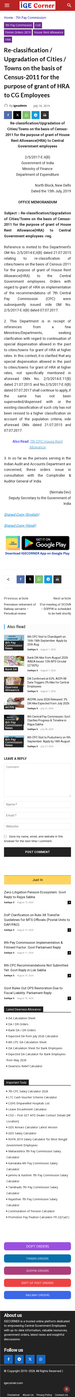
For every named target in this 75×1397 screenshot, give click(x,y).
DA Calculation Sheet (21, 1018)
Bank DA (11, 669)
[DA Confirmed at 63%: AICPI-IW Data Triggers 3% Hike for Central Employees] (14, 682)
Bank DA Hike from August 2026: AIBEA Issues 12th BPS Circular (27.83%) (48, 661)
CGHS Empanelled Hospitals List (28, 1103)
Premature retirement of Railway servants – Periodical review (20, 609)
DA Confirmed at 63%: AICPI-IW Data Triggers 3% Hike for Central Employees (48, 682)
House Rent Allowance (48, 32)
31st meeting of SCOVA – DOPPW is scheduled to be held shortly (55, 609)
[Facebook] (8, 115)
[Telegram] (36, 115)
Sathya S (32, 649)
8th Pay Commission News (13, 645)
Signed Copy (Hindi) (20, 525)
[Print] (45, 115)
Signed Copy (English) (21, 514)
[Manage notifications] (66, 1389)
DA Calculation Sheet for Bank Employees (34, 1048)
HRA (8, 39)
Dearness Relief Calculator (24, 1066)
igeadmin (20, 105)
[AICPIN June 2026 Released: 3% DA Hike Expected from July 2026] (14, 703)
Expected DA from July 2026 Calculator (32, 1036)
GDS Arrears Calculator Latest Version (32, 1127)
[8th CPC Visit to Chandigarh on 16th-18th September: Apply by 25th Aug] (14, 640)
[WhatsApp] (26, 115)
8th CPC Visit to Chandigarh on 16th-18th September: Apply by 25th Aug (47, 640)
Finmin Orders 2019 (18, 32)
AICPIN (9, 707)
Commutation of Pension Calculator (31, 1211)
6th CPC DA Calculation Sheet (27, 1042)
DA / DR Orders (17, 1024)
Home (8, 17)
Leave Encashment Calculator (27, 1109)
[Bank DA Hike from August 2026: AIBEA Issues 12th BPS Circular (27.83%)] (14, 661)
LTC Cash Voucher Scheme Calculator (32, 1097)
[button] (6, 5)
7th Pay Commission (31, 17)
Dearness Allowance (12, 688)
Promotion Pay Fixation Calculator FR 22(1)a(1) (38, 1217)
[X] (17, 115)
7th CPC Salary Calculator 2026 (27, 1091)
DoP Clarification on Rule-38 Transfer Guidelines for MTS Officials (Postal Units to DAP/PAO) (37, 920)
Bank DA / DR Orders (21, 1030)
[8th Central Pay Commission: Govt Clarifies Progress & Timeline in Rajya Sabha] (14, 720)
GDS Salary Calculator (21, 1133)
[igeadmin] (6, 106)
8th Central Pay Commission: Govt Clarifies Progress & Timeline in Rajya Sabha (48, 720)
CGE (38, 25)
